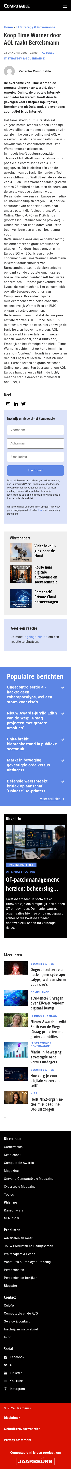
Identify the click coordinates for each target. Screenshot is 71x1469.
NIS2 (34, 1093)
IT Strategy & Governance (35, 27)
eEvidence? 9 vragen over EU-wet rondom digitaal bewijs (47, 1003)
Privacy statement (17, 1440)
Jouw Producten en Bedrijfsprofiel (29, 1246)
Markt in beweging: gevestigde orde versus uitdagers (28, 765)
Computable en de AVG (21, 1313)
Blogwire (10, 1286)
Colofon (10, 1305)
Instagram (17, 1389)
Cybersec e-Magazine (20, 1186)
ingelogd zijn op (35, 637)
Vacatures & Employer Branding (27, 1262)
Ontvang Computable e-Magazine (28, 1179)
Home (8, 27)
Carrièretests (13, 1147)
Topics (9, 1194)
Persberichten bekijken (20, 1278)
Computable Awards (19, 1163)
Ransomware (13, 1210)
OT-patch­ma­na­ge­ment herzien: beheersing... (32, 884)
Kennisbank (12, 1155)
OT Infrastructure (21, 871)
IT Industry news (44, 1015)
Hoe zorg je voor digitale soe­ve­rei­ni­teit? (46, 1080)
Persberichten (14, 1270)
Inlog (7, 1337)
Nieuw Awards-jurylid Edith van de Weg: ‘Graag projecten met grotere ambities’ (32, 720)
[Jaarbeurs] (35, 1459)
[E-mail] (8, 403)
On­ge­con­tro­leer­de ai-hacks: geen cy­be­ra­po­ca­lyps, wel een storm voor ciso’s (48, 977)
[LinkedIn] (16, 403)
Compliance (40, 992)
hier (40, 510)
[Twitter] (23, 403)
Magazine (11, 1171)
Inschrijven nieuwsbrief (21, 1329)
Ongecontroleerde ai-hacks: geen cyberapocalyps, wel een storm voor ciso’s (29, 694)
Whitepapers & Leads (19, 1254)
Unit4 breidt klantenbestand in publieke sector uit (32, 744)
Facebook (17, 1357)
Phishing (10, 1202)
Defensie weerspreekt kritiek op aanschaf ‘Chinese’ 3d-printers (27, 786)
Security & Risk (42, 963)
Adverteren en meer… (19, 1238)
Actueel (48, 52)
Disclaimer (12, 1418)
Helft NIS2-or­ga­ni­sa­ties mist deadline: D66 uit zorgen (47, 1104)
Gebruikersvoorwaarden (22, 1429)
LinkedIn (16, 1373)
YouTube (16, 1381)
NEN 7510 (11, 1218)
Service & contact (17, 1321)
